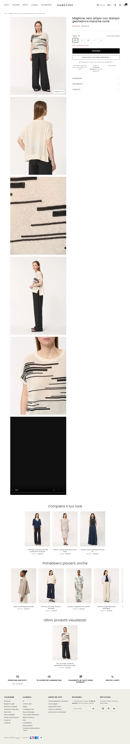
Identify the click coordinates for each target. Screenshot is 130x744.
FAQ (24, 720)
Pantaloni (7, 701)
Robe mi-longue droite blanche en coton (65, 550)
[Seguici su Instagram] (103, 708)
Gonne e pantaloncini (11, 717)
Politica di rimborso (55, 709)
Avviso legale (52, 704)
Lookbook (7, 723)
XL (101, 40)
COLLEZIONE (16, 5)
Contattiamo (27, 723)
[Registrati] (93, 708)
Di (23, 701)
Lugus (18, 738)
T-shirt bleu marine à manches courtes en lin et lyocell (37, 550)
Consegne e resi (28, 709)
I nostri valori (27, 704)
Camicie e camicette (11, 709)
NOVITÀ (6, 5)
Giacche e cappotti (10, 706)
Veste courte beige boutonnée (24, 606)
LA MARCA (34, 5)
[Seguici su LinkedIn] (114, 708)
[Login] (120, 5)
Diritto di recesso (28, 717)
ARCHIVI (25, 5)
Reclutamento (27, 725)
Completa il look (58, 91)
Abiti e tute (7, 712)
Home (5, 13)
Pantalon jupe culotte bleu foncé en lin (93, 550)
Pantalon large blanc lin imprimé (79, 606)
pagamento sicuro (54, 706)
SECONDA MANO (46, 5)
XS (75, 40)
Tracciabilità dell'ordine (31, 714)
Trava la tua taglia (113, 36)
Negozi (25, 706)
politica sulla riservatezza (57, 712)
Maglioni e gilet (9, 704)
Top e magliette (9, 714)
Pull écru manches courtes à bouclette (51, 607)
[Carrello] (125, 5)
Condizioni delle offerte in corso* (31, 729)
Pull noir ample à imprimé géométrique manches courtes (64, 664)
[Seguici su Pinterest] (108, 708)
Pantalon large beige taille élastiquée (106, 607)
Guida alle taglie (28, 712)
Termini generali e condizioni (58, 701)
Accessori (7, 720)
